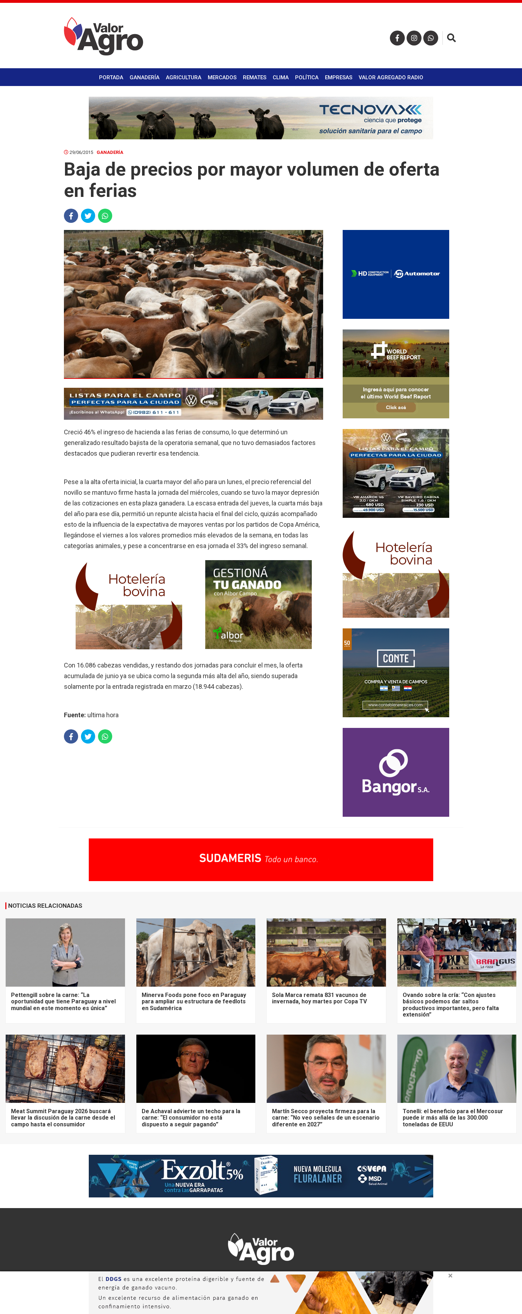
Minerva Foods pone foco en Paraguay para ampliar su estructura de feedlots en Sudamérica (194, 1002)
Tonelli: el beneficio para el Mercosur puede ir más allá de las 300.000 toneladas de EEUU (453, 1118)
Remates (254, 77)
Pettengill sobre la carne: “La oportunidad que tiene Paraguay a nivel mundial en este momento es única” (63, 1002)
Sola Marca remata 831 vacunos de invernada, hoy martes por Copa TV (319, 998)
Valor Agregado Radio (391, 77)
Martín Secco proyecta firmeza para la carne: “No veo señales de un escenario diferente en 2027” (326, 1118)
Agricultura (183, 77)
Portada (111, 77)
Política (307, 77)
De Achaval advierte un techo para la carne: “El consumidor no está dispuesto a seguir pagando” (191, 1118)
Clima (281, 77)
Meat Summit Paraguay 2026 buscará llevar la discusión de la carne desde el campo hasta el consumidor (63, 1118)
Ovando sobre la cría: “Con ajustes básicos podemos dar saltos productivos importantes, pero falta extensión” (451, 1005)
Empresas (338, 77)
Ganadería (144, 77)
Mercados (222, 77)
